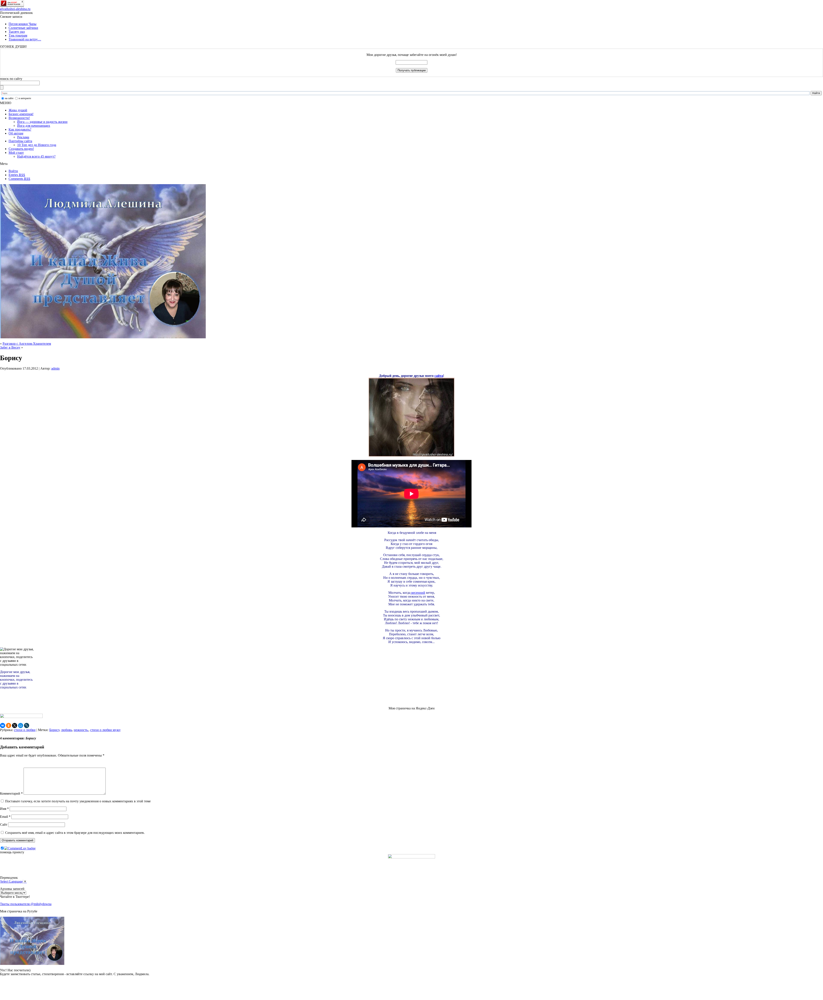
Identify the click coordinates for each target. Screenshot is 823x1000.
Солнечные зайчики (23, 28)
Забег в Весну (10, 347)
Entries (17, 175)
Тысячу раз (17, 31)
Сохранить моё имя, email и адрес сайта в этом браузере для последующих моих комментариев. (75, 832)
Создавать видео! (21, 149)
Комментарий (11, 793)
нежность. (81, 730)
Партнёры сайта (20, 141)
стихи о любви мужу (105, 730)
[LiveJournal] (26, 725)
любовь (66, 730)
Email (5, 816)
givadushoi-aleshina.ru (15, 9)
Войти (13, 171)
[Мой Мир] (20, 725)
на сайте (9, 98)
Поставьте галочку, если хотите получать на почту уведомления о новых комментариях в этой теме (78, 801)
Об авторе (16, 133)
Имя (4, 808)
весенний (417, 592)
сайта (438, 376)
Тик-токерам (18, 35)
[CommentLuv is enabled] (20, 848)
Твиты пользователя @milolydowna (25, 904)
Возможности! (19, 118)
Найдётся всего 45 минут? (36, 156)
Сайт (3, 824)
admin (55, 368)
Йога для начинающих (33, 125)
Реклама (23, 137)
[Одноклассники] (8, 725)
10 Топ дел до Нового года (36, 145)
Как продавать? (20, 129)
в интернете (25, 98)
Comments (19, 179)
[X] (14, 725)
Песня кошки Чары (22, 24)
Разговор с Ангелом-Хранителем (27, 343)
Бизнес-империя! (21, 114)
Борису (54, 730)
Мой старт (16, 152)
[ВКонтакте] (2, 725)
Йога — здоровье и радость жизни (42, 122)
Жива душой (18, 110)
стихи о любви (25, 730)
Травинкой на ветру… (25, 39)
